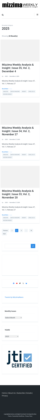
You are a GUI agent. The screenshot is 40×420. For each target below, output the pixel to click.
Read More (5, 89)
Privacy (5, 396)
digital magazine (15, 91)
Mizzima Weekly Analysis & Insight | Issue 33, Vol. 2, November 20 (18, 194)
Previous (5, 230)
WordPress (21, 416)
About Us (11, 393)
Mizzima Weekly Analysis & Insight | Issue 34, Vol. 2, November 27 (18, 131)
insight (24, 91)
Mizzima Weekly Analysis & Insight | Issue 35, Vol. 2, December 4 (18, 68)
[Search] (33, 246)
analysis (5, 91)
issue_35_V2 (32, 91)
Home (4, 393)
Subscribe (21, 393)
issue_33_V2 (32, 217)
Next (4, 233)
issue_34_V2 (32, 154)
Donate (29, 393)
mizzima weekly (7, 94)
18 (31, 230)
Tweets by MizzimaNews (14, 297)
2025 (6, 76)
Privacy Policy (28, 416)
